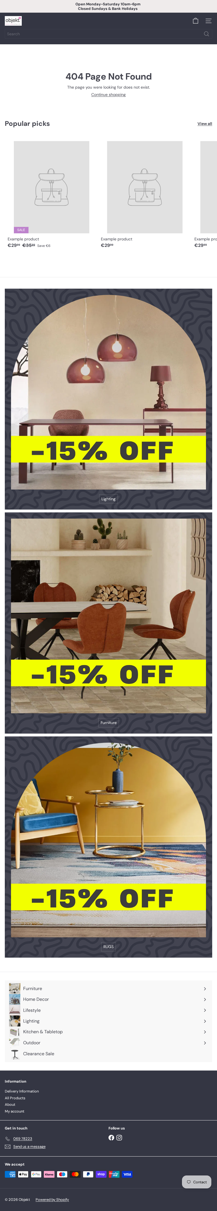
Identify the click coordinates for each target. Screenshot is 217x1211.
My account (14, 1111)
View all (205, 123)
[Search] (206, 34)
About (10, 1104)
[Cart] (195, 21)
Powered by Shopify (52, 1199)
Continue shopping (108, 94)
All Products (15, 1098)
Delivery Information (22, 1091)
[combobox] (108, 34)
